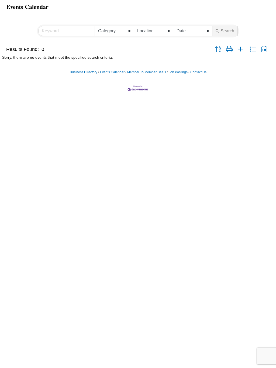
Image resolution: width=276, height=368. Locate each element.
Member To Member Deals (146, 72)
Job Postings (178, 72)
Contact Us (198, 72)
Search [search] (227, 31)
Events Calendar (112, 72)
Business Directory (83, 72)
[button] (217, 49)
